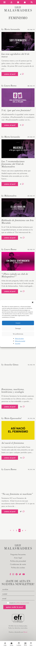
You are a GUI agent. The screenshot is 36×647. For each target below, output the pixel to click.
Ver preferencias (18, 334)
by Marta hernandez (11, 29)
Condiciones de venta (18, 564)
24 (21, 407)
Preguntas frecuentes (18, 554)
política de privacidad (22, 603)
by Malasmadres (9, 195)
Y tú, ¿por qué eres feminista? (16, 110)
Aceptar (18, 323)
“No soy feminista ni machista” (17, 493)
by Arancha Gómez (10, 364)
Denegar (18, 328)
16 (21, 238)
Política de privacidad (20, 341)
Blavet (25, 632)
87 (21, 511)
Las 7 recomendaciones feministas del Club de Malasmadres (13, 164)
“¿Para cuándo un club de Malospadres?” (15, 275)
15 (21, 291)
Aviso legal (17, 343)
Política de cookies (19, 338)
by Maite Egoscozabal (11, 418)
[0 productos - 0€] (25, 2)
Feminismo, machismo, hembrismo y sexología (13, 390)
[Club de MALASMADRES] (18, 11)
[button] (33, 302)
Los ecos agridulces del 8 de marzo (15, 55)
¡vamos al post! (9, 74)
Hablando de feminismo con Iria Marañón (18, 221)
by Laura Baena (9, 85)
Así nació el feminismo (13, 442)
